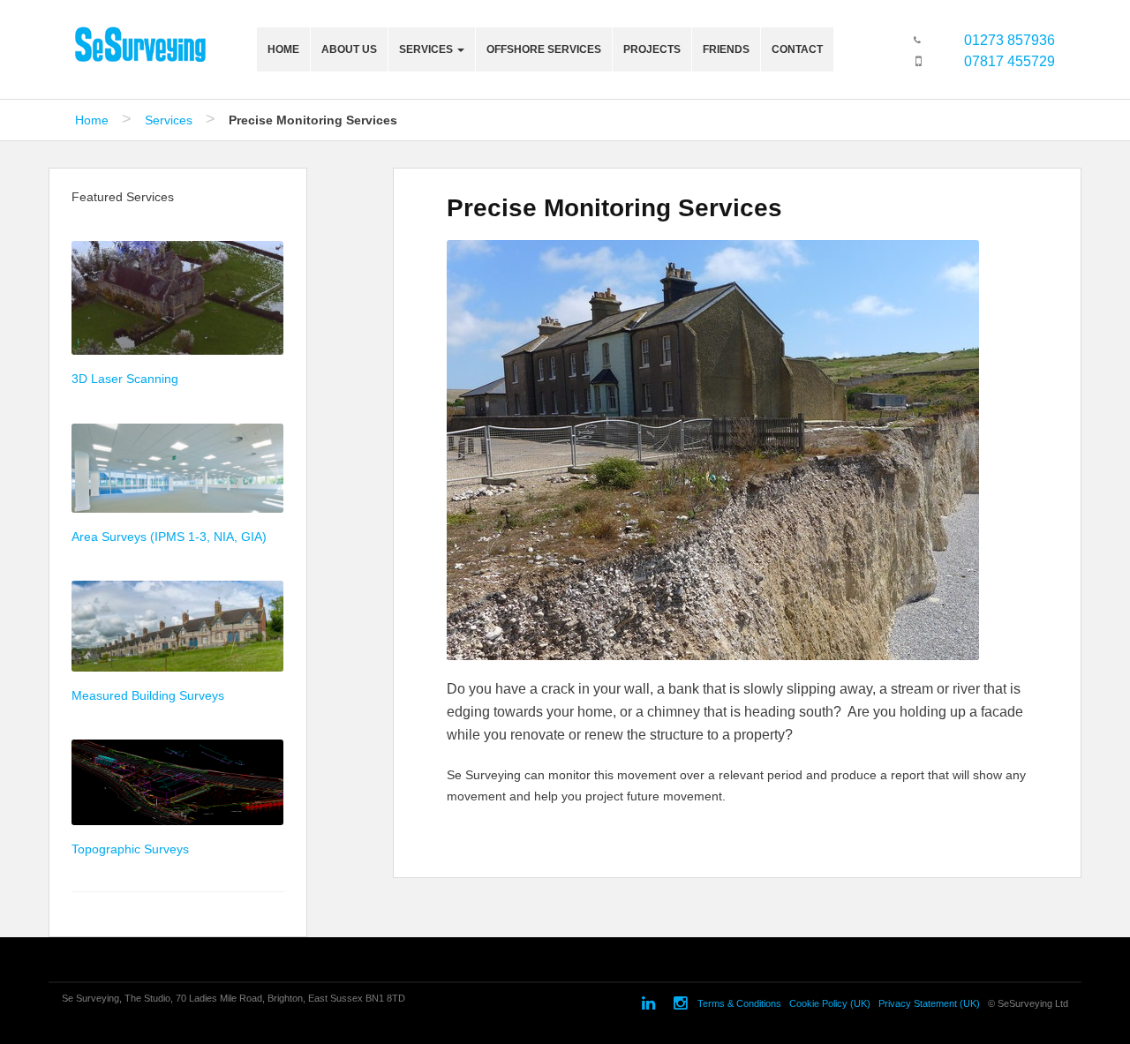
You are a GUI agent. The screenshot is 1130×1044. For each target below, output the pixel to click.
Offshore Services (543, 49)
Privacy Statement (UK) (929, 1004)
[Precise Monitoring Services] (713, 453)
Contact (797, 49)
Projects (652, 49)
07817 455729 (1009, 61)
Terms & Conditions (739, 1004)
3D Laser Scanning (125, 379)
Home (283, 49)
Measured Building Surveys (148, 695)
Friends (726, 49)
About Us (349, 49)
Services (427, 49)
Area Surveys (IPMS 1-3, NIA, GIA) (169, 537)
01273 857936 (1009, 40)
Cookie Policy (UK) (829, 1004)
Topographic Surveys (130, 849)
